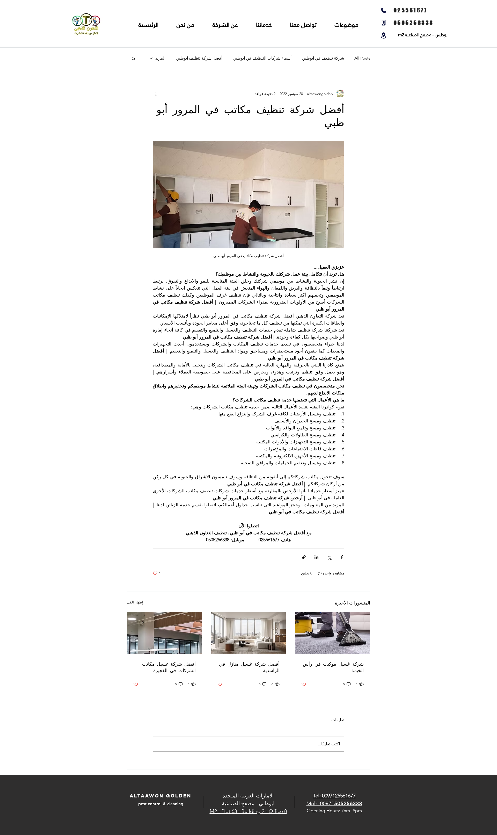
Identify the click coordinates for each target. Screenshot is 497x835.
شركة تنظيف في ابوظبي (323, 58)
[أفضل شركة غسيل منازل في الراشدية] (248, 633)
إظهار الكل (135, 602)
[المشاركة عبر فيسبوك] (341, 557)
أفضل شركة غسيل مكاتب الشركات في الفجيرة (169, 666)
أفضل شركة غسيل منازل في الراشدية (249, 666)
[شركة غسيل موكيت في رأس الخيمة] (332, 633)
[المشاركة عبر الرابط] (303, 557)
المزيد (160, 58)
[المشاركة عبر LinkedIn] (316, 557)
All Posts (362, 58)
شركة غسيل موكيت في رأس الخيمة (333, 666)
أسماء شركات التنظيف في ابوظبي (262, 58)
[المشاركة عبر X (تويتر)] (329, 557)
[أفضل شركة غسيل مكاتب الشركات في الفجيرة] (164, 633)
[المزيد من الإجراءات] (156, 94)
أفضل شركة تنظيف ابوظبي (199, 58)
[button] (133, 58)
